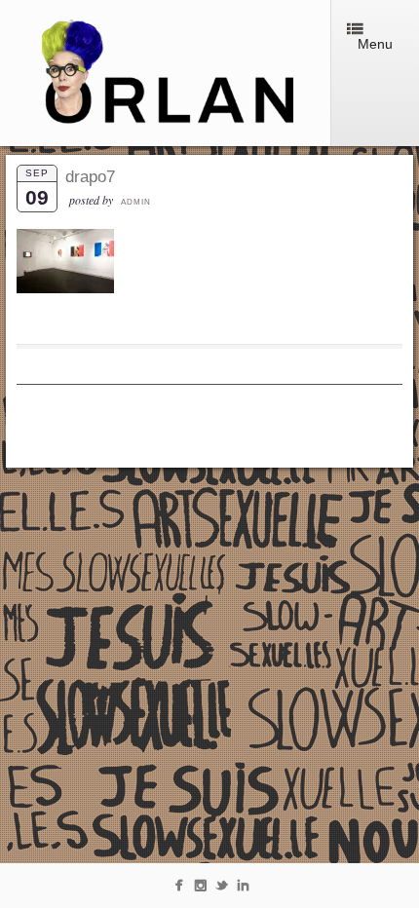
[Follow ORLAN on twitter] (221, 889)
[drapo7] (65, 288)
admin (136, 202)
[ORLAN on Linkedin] (243, 889)
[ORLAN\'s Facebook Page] (179, 889)
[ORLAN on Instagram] (200, 889)
